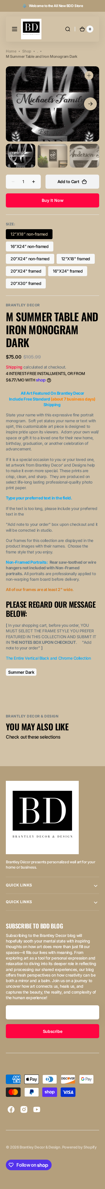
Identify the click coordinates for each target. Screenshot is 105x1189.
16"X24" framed (70, 272)
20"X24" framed (28, 272)
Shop (26, 51)
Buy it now (53, 200)
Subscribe (52, 1031)
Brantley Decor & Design (40, 1147)
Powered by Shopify (79, 1147)
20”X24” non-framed (30, 260)
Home (11, 51)
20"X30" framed (28, 284)
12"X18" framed (78, 260)
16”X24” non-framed (30, 247)
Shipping (14, 366)
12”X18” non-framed (30, 235)
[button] (14, 29)
